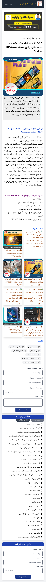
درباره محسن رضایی (34, 506)
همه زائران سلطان (34, 490)
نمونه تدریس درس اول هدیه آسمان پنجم (28, 467)
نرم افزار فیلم (34, 351)
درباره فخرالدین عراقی (34, 525)
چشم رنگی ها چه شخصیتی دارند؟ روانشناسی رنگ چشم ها (23, 475)
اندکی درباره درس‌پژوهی (33, 483)
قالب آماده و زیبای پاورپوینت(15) (30, 428)
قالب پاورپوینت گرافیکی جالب (31, 479)
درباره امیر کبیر (36, 529)
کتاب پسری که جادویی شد (32, 494)
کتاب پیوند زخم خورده (33, 533)
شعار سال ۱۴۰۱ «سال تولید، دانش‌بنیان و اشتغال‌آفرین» (24, 436)
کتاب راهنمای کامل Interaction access (29, 537)
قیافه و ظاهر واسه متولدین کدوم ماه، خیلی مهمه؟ (25, 471)
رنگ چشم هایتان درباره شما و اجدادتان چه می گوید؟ (24, 440)
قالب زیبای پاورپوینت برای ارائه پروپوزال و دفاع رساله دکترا (23, 452)
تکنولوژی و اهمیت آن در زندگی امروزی (29, 514)
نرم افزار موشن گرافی (32, 354)
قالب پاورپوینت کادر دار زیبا (31, 455)
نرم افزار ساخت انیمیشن (30, 362)
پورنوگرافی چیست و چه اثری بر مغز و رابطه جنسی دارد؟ (24, 444)
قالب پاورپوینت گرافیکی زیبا (32, 463)
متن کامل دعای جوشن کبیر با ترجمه (29, 448)
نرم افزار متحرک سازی (15, 347)
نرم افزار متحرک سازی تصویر (30, 358)
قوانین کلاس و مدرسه (33, 424)
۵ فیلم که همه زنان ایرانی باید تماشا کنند (28, 432)
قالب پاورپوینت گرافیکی (33, 510)
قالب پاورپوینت (35, 487)
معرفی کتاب (36, 498)
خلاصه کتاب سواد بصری (32, 521)
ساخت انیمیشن (33, 347)
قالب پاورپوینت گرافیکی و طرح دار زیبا (29, 459)
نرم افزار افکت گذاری (18, 351)
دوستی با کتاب (36, 502)
